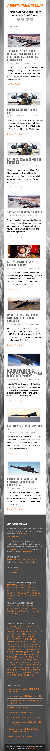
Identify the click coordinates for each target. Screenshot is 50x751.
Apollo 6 (10, 606)
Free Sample (12, 572)
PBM (34, 665)
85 (13, 593)
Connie (17, 642)
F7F (16, 644)
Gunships (14, 655)
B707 (29, 634)
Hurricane (23, 655)
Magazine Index (25, 552)
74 (16, 590)
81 (36, 590)
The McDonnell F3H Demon (19, 708)
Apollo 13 (35, 608)
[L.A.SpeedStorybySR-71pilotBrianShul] (24, 161)
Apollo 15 (18, 611)
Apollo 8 (25, 606)
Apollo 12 (26, 608)
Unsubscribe (31, 562)
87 (19, 593)
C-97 (22, 637)
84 (11, 593)
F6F (12, 644)
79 (30, 590)
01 (25, 595)
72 (11, 590)
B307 (24, 634)
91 (30, 593)
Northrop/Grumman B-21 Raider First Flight (25, 696)
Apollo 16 (26, 611)
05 (36, 595)
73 (13, 590)
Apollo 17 (35, 611)
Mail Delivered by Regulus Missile (21, 712)
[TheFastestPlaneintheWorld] (24, 212)
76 (22, 590)
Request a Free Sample (20, 549)
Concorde (10, 642)
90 (28, 593)
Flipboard (27, 559)
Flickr (34, 559)
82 (39, 590)
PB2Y (9, 667)
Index (9, 598)
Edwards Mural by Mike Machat (20, 736)
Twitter (9, 559)
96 (11, 595)
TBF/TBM (10, 673)
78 (28, 590)
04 (33, 595)
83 (8, 593)
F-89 (26, 647)
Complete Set (12, 613)
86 (16, 593)
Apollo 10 (10, 608)
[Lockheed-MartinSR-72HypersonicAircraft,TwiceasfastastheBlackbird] (24, 373)
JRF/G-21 (35, 655)
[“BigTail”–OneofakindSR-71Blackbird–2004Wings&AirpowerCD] (22, 482)
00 (22, 595)
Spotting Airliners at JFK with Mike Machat (25, 717)
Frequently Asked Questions (17, 570)
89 (25, 593)
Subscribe (21, 562)
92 (33, 593)
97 (13, 595)
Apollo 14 (10, 611)
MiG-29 (23, 660)
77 (25, 590)
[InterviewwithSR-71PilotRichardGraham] (22, 263)
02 (28, 595)
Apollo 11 (18, 608)
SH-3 (33, 667)
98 (16, 595)
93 (36, 593)
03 (30, 595)
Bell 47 (18, 634)
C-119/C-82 (30, 637)
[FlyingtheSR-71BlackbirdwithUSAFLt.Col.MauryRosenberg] (22, 318)
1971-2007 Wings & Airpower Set (19, 585)
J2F (29, 655)
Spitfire (38, 667)
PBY (39, 665)
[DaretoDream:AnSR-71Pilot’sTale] (24, 427)
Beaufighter (12, 637)
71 (8, 590)
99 (19, 595)
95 (8, 595)
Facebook (17, 559)
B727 (34, 634)
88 (22, 593)
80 (33, 590)
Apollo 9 (32, 606)
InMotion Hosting (35, 748)
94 (39, 593)
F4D (38, 647)
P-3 (14, 662)
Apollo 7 (17, 606)
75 (19, 590)
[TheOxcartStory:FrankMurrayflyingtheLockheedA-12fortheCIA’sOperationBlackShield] (23, 55)
